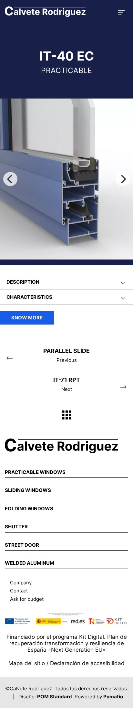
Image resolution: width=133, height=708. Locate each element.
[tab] (66, 282)
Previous (66, 355)
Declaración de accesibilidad (87, 663)
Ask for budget (27, 599)
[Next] (123, 179)
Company (21, 583)
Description (22, 282)
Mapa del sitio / (29, 663)
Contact (19, 591)
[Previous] (10, 179)
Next (66, 384)
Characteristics (29, 297)
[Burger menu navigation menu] (121, 11)
